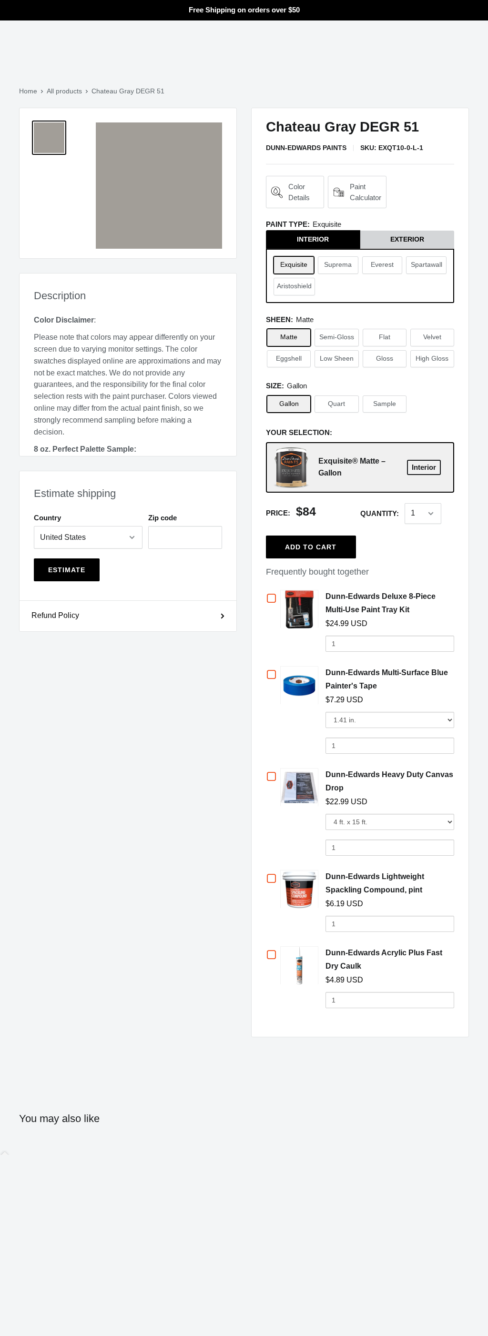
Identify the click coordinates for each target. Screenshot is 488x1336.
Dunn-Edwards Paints (306, 148)
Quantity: (379, 513)
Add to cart (310, 547)
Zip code (162, 518)
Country (47, 518)
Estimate (66, 570)
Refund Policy (55, 615)
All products (64, 91)
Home (28, 91)
